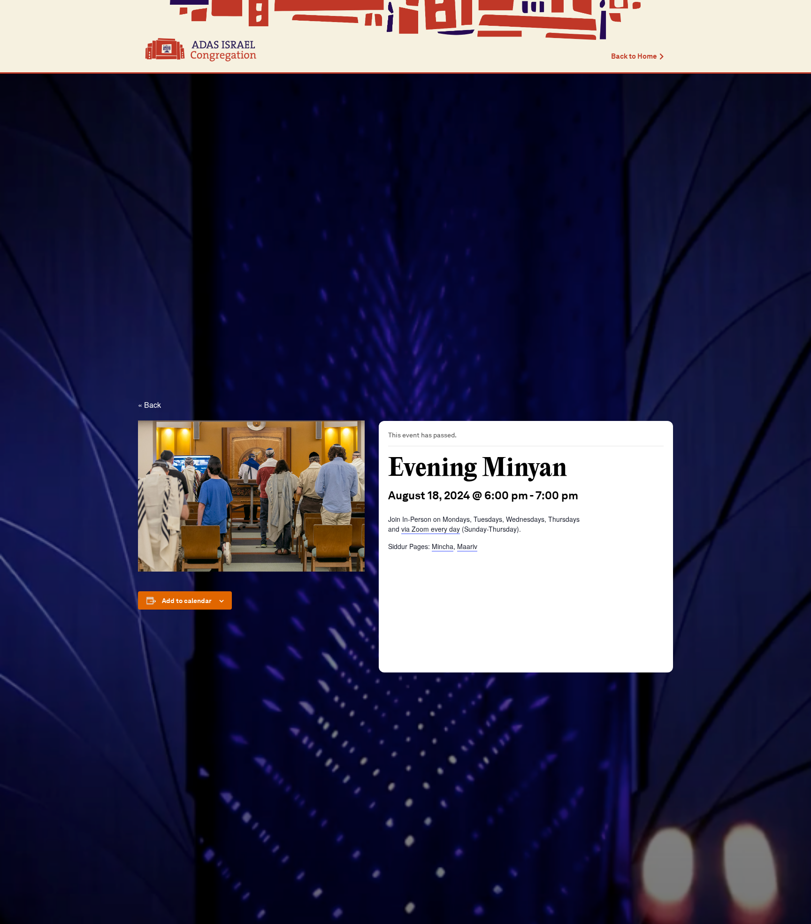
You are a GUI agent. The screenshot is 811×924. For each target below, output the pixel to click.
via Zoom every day (430, 529)
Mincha (442, 546)
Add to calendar (187, 600)
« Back (149, 404)
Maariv (467, 546)
